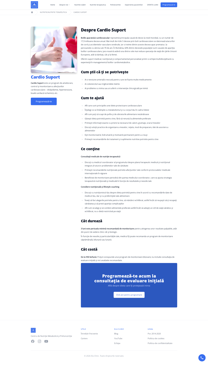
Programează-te (168, 5)
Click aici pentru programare (129, 295)
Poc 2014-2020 (154, 333)
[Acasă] (34, 4)
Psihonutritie (115, 5)
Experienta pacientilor (134, 5)
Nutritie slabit (80, 5)
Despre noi (63, 5)
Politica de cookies (156, 338)
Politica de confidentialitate (160, 343)
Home (52, 5)
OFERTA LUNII (152, 5)
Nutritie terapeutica (98, 5)
